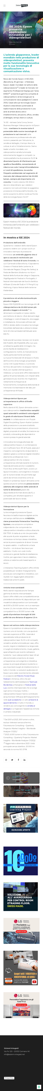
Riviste (16, 777)
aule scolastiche (14, 700)
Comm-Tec (19, 790)
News (19, 23)
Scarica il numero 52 (19, 779)
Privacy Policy (9, 1078)
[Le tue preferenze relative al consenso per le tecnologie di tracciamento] (39, 1087)
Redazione (12, 42)
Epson (12, 23)
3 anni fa (18, 42)
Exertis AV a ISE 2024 (23, 793)
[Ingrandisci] (36, 209)
